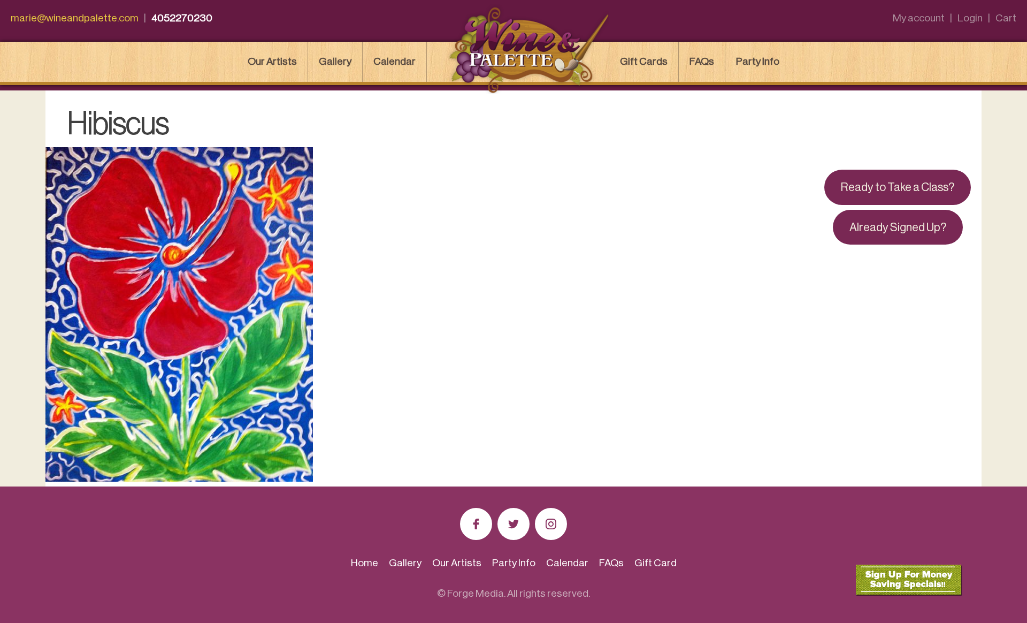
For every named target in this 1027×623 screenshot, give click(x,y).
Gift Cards (644, 61)
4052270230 (181, 18)
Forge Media (475, 593)
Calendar (394, 61)
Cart (1005, 18)
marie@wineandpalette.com (75, 18)
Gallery (335, 61)
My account (919, 18)
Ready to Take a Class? (897, 187)
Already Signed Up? (897, 227)
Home (364, 563)
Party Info (757, 61)
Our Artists (272, 61)
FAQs (701, 61)
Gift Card (655, 563)
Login (970, 18)
